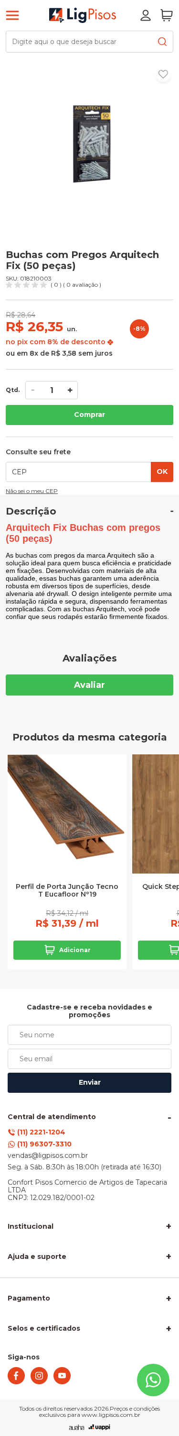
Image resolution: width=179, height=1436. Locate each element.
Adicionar (75, 950)
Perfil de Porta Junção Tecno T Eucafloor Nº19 (67, 890)
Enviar (90, 1082)
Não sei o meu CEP (32, 491)
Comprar (89, 414)
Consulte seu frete (38, 452)
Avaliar (89, 685)
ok (162, 471)
